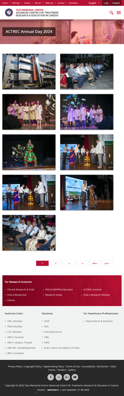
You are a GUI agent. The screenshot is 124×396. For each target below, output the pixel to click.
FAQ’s (113, 366)
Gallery (72, 369)
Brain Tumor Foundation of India (61, 347)
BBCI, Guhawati (15, 353)
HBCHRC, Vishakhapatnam (21, 347)
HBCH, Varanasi (15, 337)
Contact (61, 2)
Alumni (38, 2)
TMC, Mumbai (14, 321)
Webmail (49, 2)
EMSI (47, 342)
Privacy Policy (15, 366)
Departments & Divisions (99, 321)
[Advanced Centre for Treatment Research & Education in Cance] (30, 12)
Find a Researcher (17, 294)
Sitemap (16, 2)
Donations (73, 2)
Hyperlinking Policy (53, 366)
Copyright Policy (32, 366)
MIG (46, 326)
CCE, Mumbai (14, 331)
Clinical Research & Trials (21, 289)
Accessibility (88, 366)
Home (5, 2)
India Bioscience (53, 331)
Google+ (67, 377)
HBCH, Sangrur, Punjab (19, 342)
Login (106, 2)
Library (11, 300)
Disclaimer (102, 366)
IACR (46, 321)
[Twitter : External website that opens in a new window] (59, 377)
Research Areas (53, 294)
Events (52, 369)
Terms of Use (73, 366)
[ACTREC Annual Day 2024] (28, 71)
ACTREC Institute (92, 289)
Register (116, 2)
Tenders (61, 369)
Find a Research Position (96, 294)
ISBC (46, 337)
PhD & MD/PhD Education (59, 289)
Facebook (50, 377)
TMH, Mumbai (14, 326)
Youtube (75, 377)
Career (27, 2)
